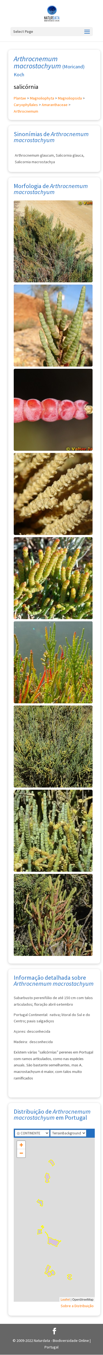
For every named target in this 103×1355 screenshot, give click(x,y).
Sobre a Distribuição (77, 1305)
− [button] (21, 1153)
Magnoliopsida (70, 98)
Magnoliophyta (42, 98)
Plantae (20, 98)
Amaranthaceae (55, 104)
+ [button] (21, 1145)
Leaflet (65, 1299)
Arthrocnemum (26, 111)
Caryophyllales (26, 104)
